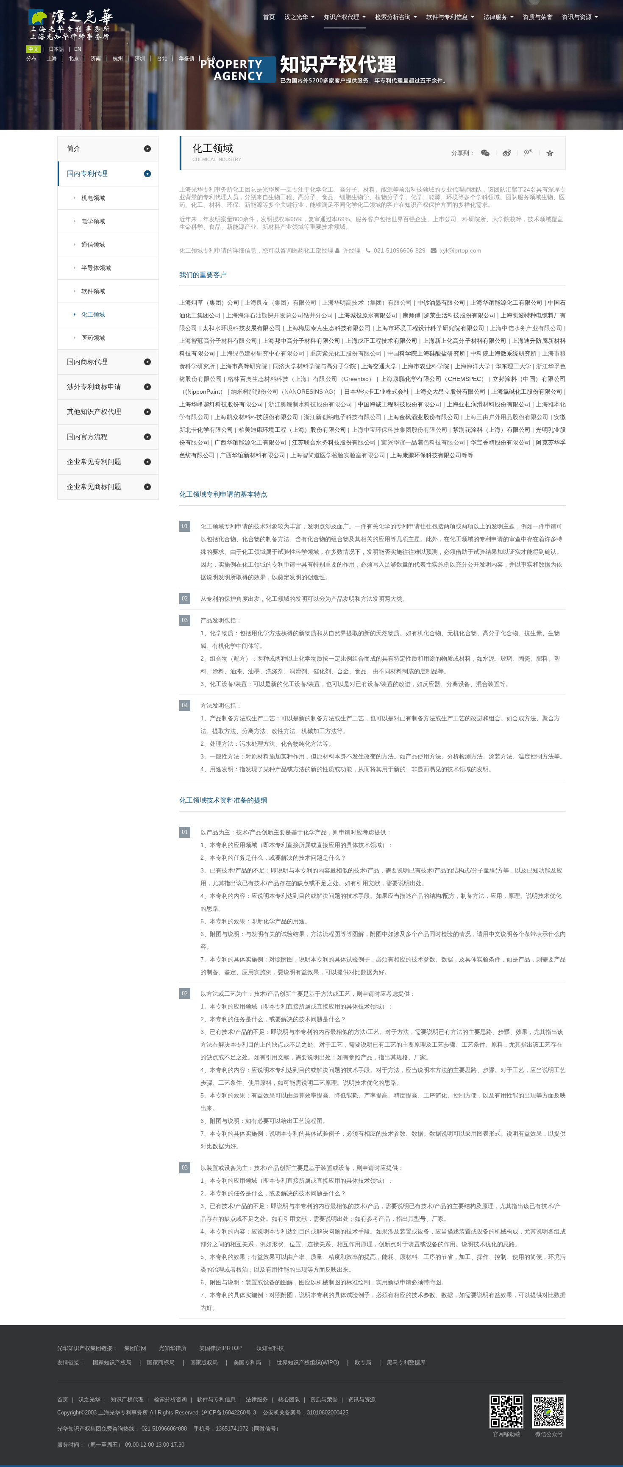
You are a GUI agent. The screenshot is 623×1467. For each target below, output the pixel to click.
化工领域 (93, 314)
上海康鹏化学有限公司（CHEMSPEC (431, 378)
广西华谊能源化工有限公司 (250, 442)
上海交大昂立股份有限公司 (450, 391)
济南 (96, 58)
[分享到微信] (485, 153)
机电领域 (93, 197)
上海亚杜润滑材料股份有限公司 (489, 404)
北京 (74, 58)
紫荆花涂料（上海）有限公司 (492, 429)
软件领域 (93, 291)
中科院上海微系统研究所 (503, 353)
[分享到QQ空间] (550, 153)
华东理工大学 (513, 366)
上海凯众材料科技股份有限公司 (256, 417)
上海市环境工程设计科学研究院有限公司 (430, 328)
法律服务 (495, 17)
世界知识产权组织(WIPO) (308, 1362)
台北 (162, 58)
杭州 (118, 58)
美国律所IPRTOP (220, 1348)
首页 (269, 17)
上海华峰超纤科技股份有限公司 (221, 404)
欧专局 (363, 1362)
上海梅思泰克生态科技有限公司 (328, 328)
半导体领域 (96, 267)
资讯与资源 (577, 17)
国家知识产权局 (112, 1362)
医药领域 (93, 337)
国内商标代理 (87, 361)
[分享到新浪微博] (507, 153)
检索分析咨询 (393, 17)
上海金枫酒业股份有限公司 (423, 417)
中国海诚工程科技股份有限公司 (400, 404)
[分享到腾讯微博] (528, 153)
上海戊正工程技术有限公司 (381, 340)
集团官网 (135, 1348)
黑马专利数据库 (406, 1362)
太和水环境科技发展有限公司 (242, 328)
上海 (52, 58)
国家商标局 (161, 1362)
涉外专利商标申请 (94, 386)
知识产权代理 (341, 17)
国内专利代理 (87, 173)
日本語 (56, 49)
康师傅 (411, 315)
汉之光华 (296, 17)
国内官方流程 (87, 436)
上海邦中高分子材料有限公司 (301, 340)
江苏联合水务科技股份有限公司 (335, 442)
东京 (211, 58)
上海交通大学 (379, 366)
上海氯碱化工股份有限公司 (526, 391)
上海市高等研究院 (243, 366)
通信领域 (93, 244)
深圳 (140, 58)
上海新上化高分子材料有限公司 (465, 340)
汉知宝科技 (269, 1348)
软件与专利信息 (447, 17)
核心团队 (289, 1399)
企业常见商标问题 (94, 486)
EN (77, 49)
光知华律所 (172, 1348)
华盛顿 (186, 58)
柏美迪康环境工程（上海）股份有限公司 (293, 429)
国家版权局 (204, 1362)
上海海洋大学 (472, 366)
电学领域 (93, 221)
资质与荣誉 (538, 17)
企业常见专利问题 (94, 461)
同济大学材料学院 (296, 366)
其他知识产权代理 (94, 411)
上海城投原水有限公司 (368, 315)
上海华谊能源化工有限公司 (506, 302)
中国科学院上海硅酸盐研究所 (425, 353)
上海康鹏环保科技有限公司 (426, 455)
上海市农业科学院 (425, 366)
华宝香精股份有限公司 (500, 442)
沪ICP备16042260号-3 (229, 1412)
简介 (74, 148)
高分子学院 (341, 366)
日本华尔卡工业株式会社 (376, 391)
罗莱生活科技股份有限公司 (459, 315)
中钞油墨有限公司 (441, 302)
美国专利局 (247, 1362)
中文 (33, 49)
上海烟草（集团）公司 (209, 302)
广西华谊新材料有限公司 (252, 455)
